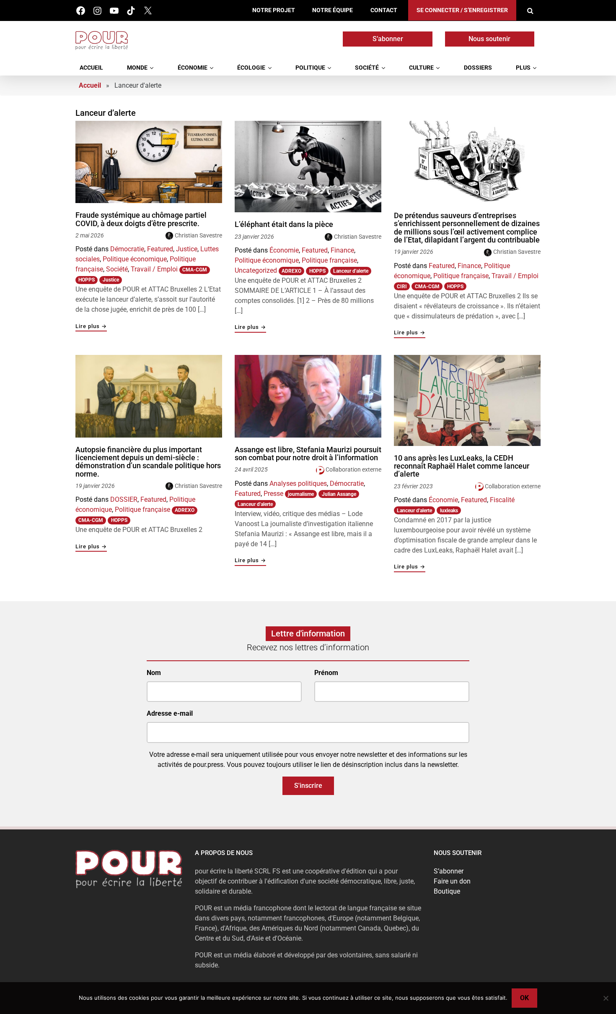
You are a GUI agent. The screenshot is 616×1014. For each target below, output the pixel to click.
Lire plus (91, 326)
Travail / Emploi (154, 269)
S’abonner (388, 39)
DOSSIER (123, 499)
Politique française (329, 260)
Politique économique (135, 259)
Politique (310, 67)
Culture (421, 67)
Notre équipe (332, 10)
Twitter (147, 10)
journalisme (301, 494)
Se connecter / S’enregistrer (462, 10)
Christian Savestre (198, 235)
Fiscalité (502, 500)
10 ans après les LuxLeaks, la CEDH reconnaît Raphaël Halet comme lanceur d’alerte (461, 466)
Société (367, 67)
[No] (605, 998)
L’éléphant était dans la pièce (284, 224)
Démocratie (127, 249)
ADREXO (291, 271)
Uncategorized (256, 270)
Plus (523, 67)
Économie (192, 67)
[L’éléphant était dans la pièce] (308, 167)
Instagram (97, 10)
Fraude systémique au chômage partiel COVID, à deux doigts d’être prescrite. (141, 219)
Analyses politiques (298, 483)
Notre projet (273, 10)
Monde (137, 67)
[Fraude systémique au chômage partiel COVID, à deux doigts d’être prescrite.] (148, 162)
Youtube (114, 10)
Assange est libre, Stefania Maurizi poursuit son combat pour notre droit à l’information (308, 454)
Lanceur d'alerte (350, 271)
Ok (524, 998)
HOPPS (86, 280)
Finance (342, 250)
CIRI (402, 286)
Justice (186, 249)
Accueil (91, 67)
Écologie (251, 67)
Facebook (80, 10)
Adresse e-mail (170, 713)
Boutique (447, 891)
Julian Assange (339, 494)
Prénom (326, 673)
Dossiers (478, 67)
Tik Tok (131, 10)
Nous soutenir (489, 39)
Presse (273, 494)
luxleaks (449, 511)
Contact (383, 10)
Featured (160, 249)
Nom (154, 673)
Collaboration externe (353, 469)
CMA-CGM (194, 270)
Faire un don (452, 881)
